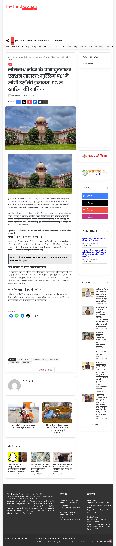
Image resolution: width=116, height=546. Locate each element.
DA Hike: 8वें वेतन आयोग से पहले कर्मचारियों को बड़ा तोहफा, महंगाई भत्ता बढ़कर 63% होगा (40, 467)
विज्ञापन (94, 542)
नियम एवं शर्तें (86, 542)
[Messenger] (35, 102)
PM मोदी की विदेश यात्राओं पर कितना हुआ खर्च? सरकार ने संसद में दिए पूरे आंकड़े (62, 467)
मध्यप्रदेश (22, 40)
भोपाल (58, 46)
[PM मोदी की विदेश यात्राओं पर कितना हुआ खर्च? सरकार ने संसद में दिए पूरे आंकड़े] (63, 457)
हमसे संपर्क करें (69, 542)
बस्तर (40, 46)
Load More (94, 425)
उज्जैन (81, 46)
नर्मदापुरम (101, 46)
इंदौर (63, 46)
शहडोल (108, 46)
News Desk (16, 95)
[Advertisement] (78, 18)
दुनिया (16, 40)
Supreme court (14, 362)
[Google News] (45, 369)
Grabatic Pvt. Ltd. (72, 538)
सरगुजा (45, 46)
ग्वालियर (69, 46)
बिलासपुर (33, 46)
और (52, 40)
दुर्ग (50, 46)
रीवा (86, 46)
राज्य (35, 40)
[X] (24, 102)
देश (12, 40)
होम (55, 542)
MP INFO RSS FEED (104, 542)
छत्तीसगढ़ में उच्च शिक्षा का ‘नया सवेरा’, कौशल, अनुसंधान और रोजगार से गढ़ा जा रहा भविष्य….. (102, 295)
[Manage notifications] (110, 541)
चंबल (96, 46)
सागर (90, 46)
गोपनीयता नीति (78, 542)
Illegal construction (38, 359)
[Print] (46, 102)
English (58, 40)
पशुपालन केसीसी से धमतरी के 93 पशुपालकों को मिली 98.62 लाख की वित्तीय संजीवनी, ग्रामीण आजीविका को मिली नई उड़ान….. (101, 345)
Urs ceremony (27, 362)
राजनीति (40, 40)
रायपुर (27, 46)
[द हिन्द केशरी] (21, 7)
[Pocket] (29, 102)
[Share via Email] (40, 102)
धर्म (49, 40)
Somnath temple (53, 359)
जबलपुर (75, 46)
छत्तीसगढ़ (29, 40)
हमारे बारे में (60, 542)
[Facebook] (18, 102)
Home (12, 57)
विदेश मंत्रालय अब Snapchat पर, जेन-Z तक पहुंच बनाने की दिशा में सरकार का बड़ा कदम (17, 467)
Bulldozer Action (23, 359)
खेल (45, 40)
